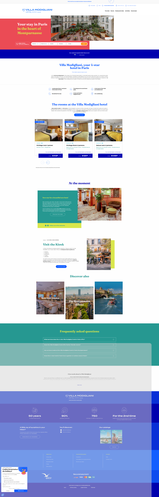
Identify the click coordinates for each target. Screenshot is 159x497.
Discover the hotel (58, 214)
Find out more (79, 114)
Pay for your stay (80, 461)
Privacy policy (73, 487)
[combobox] (53, 44)
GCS (65, 487)
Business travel (49, 461)
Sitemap (93, 487)
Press (47, 464)
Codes (69, 43)
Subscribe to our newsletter (29, 436)
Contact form (109, 459)
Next (61, 130)
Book (84, 43)
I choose (7, 490)
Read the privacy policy (6, 486)
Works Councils (49, 459)
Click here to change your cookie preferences (79, 485)
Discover (114, 447)
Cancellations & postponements (83, 459)
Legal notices (84, 487)
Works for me (21, 490)
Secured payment (81, 474)
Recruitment (49, 466)
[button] (2, 494)
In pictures (109, 38)
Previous (36, 130)
